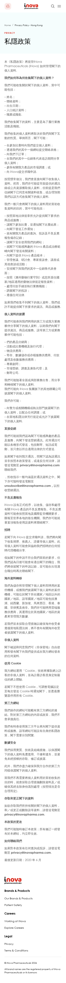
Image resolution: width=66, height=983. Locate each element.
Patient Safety (13, 905)
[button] (8, 6)
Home (7, 25)
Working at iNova (15, 921)
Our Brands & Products (18, 898)
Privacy (9, 943)
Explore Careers (14, 927)
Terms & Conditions (16, 950)
